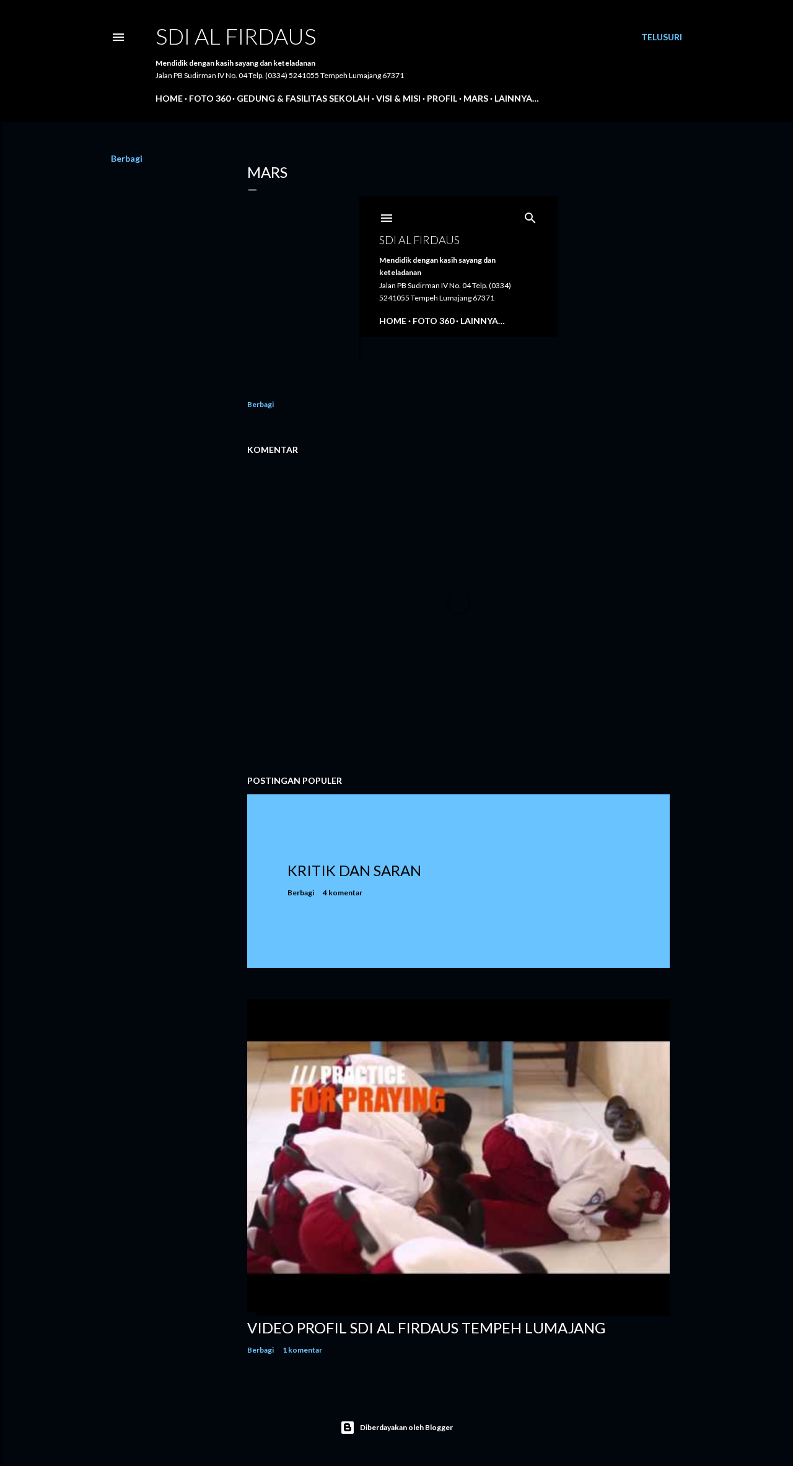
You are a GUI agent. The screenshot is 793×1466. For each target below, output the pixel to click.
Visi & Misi (398, 98)
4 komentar (342, 892)
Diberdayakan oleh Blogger (406, 1427)
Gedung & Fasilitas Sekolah (303, 98)
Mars (475, 98)
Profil (442, 98)
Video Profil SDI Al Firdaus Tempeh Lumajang (426, 1328)
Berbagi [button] (126, 158)
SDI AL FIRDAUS (236, 36)
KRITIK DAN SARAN (354, 870)
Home (169, 98)
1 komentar (302, 1349)
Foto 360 (209, 98)
